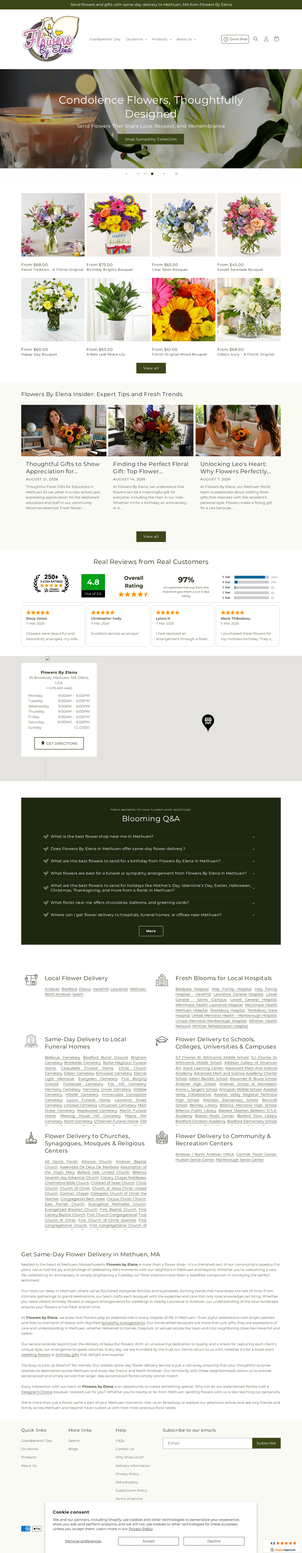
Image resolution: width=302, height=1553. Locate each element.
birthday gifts (67, 1354)
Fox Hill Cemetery (127, 1084)
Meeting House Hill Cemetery (90, 1115)
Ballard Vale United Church (103, 1172)
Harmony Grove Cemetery (107, 1089)
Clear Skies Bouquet (170, 269)
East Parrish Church (64, 1204)
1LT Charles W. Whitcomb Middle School (212, 1057)
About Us (29, 1466)
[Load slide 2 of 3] (145, 173)
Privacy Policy (141, 1529)
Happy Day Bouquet (39, 354)
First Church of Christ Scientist (107, 1220)
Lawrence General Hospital (238, 994)
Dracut (85, 989)
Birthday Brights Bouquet (110, 269)
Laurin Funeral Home (88, 1100)
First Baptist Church (118, 1209)
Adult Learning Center (203, 1068)
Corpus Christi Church (126, 1199)
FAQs (120, 1441)
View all (151, 368)
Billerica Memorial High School (248, 1105)
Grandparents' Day (36, 1441)
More (151, 931)
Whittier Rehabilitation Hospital (220, 1026)
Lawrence (119, 989)
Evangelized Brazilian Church (71, 1209)
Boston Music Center (214, 1115)
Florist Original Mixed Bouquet (179, 354)
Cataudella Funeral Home (87, 1068)
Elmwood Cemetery (113, 1073)
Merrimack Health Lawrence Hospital (209, 1005)
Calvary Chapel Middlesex (123, 1177)
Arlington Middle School (240, 1089)
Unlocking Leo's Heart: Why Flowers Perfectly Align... (233, 468)
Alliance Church (97, 1161)
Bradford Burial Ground (105, 1057)
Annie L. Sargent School (197, 1089)
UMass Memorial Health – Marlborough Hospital (234, 1015)
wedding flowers (35, 1354)
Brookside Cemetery (82, 1062)
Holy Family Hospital (231, 989)
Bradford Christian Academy (200, 1121)
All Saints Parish (61, 1161)
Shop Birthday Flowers (151, 132)
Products (28, 1457)
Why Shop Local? (130, 1457)
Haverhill (101, 989)
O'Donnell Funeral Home (116, 1121)
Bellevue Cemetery (62, 1057)
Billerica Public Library (196, 1110)
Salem (78, 994)
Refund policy (127, 1482)
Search (74, 1441)
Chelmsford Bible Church (67, 1183)
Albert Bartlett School (208, 1078)
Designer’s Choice (36, 1392)
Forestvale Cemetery (83, 1084)
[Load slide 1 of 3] (138, 173)
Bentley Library (203, 1105)
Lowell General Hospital (253, 999)
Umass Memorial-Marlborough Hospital (211, 1021)
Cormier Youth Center (256, 1154)
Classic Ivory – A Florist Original (245, 354)
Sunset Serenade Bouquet (240, 269)
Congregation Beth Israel (83, 1199)
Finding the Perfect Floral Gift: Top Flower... (151, 468)
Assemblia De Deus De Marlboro (89, 1167)
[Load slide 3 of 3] (152, 173)
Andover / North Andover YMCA (205, 1154)
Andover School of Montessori (248, 1084)
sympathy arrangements (123, 1322)
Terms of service (129, 1499)
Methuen (138, 989)
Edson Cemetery (79, 1073)
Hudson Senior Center (195, 1159)
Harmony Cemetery (62, 1089)
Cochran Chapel (74, 1193)
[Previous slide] (126, 174)
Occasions (29, 1449)
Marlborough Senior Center (240, 1159)
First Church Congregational (112, 1214)
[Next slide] (164, 174)
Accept (149, 1541)
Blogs (73, 1449)
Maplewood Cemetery (97, 1110)
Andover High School (196, 1084)
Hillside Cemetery (81, 1094)
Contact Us (125, 1449)
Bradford (69, 989)
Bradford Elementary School (252, 1121)
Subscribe (266, 1443)
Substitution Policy (131, 1490)
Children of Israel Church (112, 1183)
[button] (136, 39)
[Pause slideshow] (175, 174)
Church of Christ (75, 1188)
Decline (214, 1541)
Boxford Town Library (257, 1115)
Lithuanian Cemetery (117, 1105)
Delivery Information (133, 1466)
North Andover (58, 994)
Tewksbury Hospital (227, 1010)
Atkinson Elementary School (230, 1100)
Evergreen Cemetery (97, 1078)
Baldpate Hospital (192, 989)
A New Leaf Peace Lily (106, 354)
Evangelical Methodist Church (117, 1204)
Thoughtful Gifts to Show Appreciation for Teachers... (63, 468)
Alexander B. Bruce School (253, 1078)
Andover (52, 989)
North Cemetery (78, 1121)
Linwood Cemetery (80, 1105)
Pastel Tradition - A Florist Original (52, 269)
